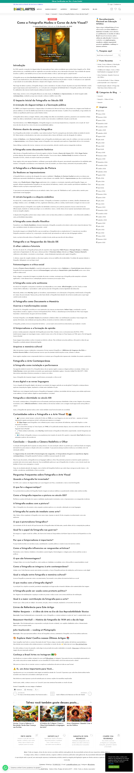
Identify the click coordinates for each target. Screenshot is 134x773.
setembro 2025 (102, 133)
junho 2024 (101, 181)
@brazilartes (49, 658)
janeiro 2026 (101, 120)
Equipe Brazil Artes (41, 26)
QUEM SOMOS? (51, 9)
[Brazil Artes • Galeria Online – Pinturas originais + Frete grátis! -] (24, 9)
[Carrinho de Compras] (111, 9)
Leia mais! (111, 763)
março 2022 (101, 236)
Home (47, 14)
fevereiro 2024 (102, 194)
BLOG (95, 9)
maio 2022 (101, 233)
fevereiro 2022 (102, 239)
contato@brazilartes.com (73, 764)
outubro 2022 (102, 217)
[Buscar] (119, 9)
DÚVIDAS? (74, 9)
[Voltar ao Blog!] (52, 694)
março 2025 (101, 152)
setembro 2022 (102, 220)
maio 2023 (101, 204)
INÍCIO (39, 9)
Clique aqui (75, 648)
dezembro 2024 (102, 162)
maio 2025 (101, 146)
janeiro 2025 (101, 159)
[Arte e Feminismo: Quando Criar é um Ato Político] (79, 713)
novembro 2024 (102, 165)
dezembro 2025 (102, 123)
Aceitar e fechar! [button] (114, 767)
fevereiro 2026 (102, 117)
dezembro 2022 (102, 210)
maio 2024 (101, 185)
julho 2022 (101, 226)
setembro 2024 (102, 172)
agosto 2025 (101, 136)
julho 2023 (101, 201)
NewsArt (100, 102)
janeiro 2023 (101, 207)
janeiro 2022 (101, 242)
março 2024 (101, 191)
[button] (5, 767)
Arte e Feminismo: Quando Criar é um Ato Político (79, 724)
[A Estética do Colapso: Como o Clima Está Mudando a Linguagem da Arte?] (52, 713)
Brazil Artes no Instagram (38, 654)
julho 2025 (101, 140)
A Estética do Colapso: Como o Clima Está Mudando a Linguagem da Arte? (52, 725)
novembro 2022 (102, 214)
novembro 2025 (102, 127)
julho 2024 (101, 178)
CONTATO (85, 9)
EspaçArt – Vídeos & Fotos (105, 99)
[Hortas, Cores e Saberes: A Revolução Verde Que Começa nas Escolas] (25, 713)
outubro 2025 (102, 130)
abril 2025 (101, 149)
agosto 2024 (101, 175)
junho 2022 (101, 230)
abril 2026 (101, 111)
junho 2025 (101, 143)
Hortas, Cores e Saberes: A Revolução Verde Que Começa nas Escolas (24, 725)
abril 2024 (101, 188)
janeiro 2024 (101, 197)
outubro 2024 (102, 169)
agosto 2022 (101, 223)
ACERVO (64, 9)
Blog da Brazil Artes (81, 644)
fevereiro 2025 (102, 156)
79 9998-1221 (57, 764)
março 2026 (101, 114)
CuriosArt (54, 14)
